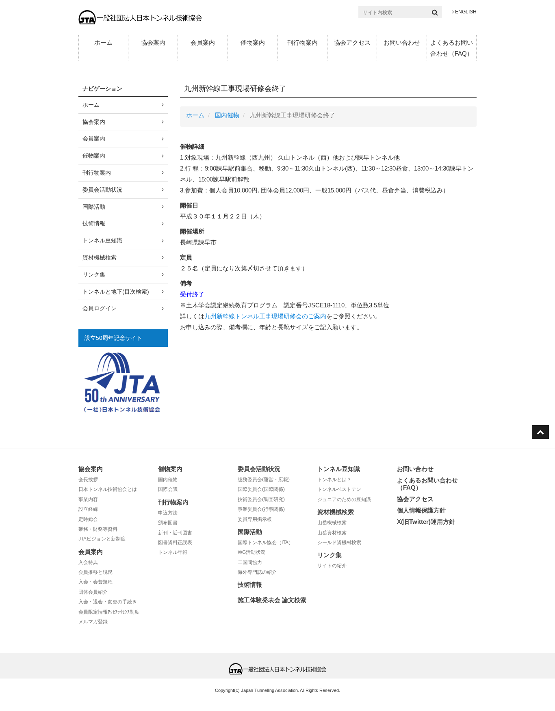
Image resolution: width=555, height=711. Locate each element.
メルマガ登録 (93, 622)
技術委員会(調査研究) (261, 499)
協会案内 (153, 42)
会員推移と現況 (95, 572)
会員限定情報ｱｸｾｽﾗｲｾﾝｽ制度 (108, 612)
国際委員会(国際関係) (261, 489)
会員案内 (203, 42)
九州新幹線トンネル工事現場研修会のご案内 (265, 316)
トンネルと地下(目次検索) (115, 291)
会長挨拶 (88, 479)
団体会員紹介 (93, 592)
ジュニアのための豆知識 (344, 499)
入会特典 (88, 562)
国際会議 (168, 489)
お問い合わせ (402, 42)
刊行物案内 (302, 42)
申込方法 (168, 513)
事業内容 (88, 499)
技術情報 (93, 223)
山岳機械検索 (332, 522)
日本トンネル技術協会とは (107, 489)
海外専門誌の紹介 (257, 572)
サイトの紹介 (332, 565)
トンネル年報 (172, 552)
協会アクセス (352, 42)
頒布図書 (168, 522)
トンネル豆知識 (102, 240)
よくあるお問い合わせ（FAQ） (451, 48)
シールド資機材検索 (339, 542)
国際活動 (93, 206)
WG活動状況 (251, 552)
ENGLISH (465, 12)
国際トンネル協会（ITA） (265, 542)
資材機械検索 (99, 257)
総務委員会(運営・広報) (264, 479)
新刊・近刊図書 (175, 533)
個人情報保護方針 (421, 510)
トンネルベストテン (339, 489)
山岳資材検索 (332, 533)
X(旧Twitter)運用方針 (426, 521)
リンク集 (93, 274)
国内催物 (227, 115)
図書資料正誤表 (175, 542)
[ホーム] (140, 16)
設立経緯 (88, 509)
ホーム (103, 42)
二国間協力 (250, 562)
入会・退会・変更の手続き (107, 602)
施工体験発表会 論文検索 (272, 599)
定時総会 (88, 519)
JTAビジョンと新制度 (102, 539)
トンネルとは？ (334, 479)
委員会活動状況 (102, 189)
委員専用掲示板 (255, 519)
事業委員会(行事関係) (261, 509)
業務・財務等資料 (97, 529)
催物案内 (253, 42)
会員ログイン (99, 308)
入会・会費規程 (95, 582)
